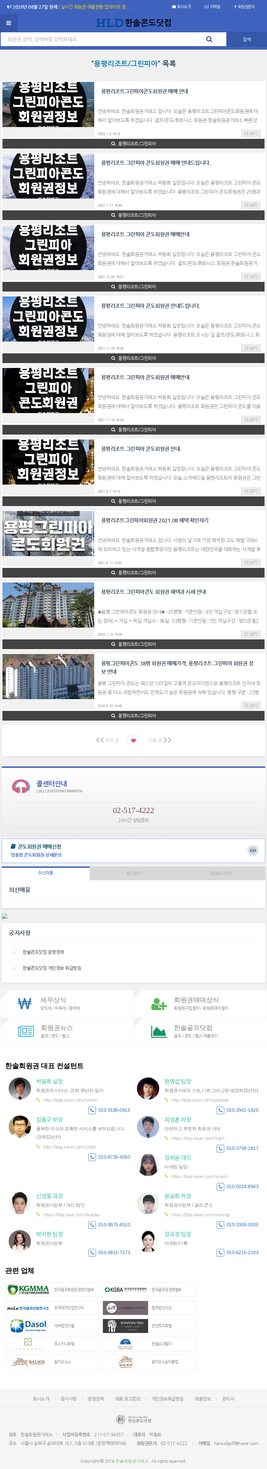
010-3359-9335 (243, 1224)
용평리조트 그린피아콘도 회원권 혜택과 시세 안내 (153, 592)
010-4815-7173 (114, 1252)
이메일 (215, 7)
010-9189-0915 (114, 1110)
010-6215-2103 (243, 1252)
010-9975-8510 (114, 1224)
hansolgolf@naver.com (236, 1443)
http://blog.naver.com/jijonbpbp (200, 1100)
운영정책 (96, 1398)
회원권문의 (246, 7)
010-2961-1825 (243, 1110)
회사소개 (184, 7)
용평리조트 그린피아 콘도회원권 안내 (140, 449)
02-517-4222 (133, 810)
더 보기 (251, 133)
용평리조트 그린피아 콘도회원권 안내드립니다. (150, 306)
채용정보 (203, 1398)
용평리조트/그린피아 (136, 143)
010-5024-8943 (243, 1186)
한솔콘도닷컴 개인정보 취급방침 (52, 968)
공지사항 (68, 1398)
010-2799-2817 (243, 1148)
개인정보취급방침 (168, 1398)
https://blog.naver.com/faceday (71, 1214)
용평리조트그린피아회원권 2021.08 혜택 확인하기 (155, 520)
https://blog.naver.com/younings (201, 1214)
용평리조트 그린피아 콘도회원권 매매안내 (145, 234)
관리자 (228, 1398)
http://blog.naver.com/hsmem (70, 1100)
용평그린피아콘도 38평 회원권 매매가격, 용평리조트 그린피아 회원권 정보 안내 (177, 667)
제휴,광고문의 (127, 1398)
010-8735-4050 (114, 1157)
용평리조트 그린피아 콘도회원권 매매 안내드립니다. (156, 163)
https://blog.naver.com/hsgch (198, 1138)
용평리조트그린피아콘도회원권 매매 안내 (144, 91)
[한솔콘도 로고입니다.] (133, 1419)
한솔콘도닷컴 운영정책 (43, 952)
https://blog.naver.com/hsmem (199, 1176)
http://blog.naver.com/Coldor (69, 1146)
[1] (133, 740)
